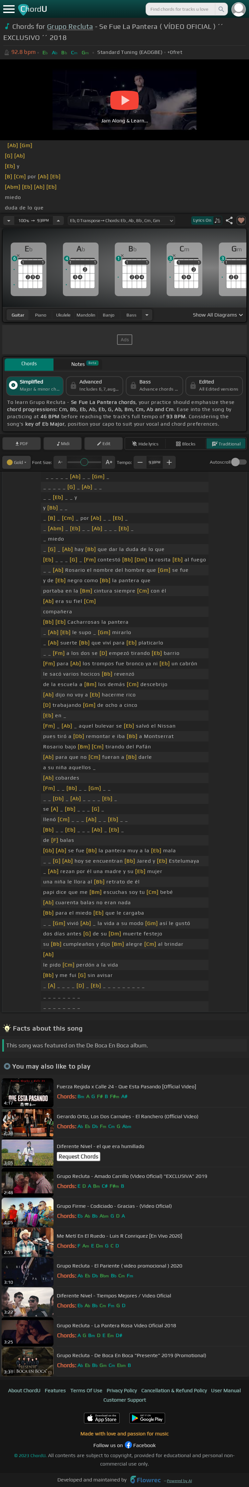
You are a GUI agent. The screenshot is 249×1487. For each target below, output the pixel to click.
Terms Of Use (86, 1390)
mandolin (86, 315)
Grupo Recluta (70, 26)
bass (131, 315)
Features (55, 1390)
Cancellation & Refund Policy (174, 1390)
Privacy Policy (122, 1390)
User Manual (226, 1390)
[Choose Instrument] (147, 315)
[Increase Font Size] (108, 462)
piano (40, 315)
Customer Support (124, 1400)
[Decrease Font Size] (59, 462)
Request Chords (78, 1156)
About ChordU (24, 1390)
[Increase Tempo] (58, 220)
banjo (108, 315)
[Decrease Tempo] (8, 220)
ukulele (63, 315)
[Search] (221, 9)
